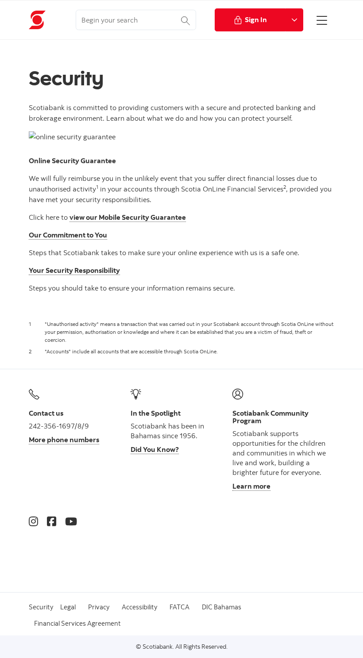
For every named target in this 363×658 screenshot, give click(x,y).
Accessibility (139, 607)
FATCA (179, 607)
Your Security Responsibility (74, 270)
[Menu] (322, 20)
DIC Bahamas (221, 607)
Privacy (98, 607)
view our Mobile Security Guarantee (128, 217)
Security (41, 607)
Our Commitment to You (68, 234)
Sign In (256, 19)
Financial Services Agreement (77, 623)
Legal (68, 607)
